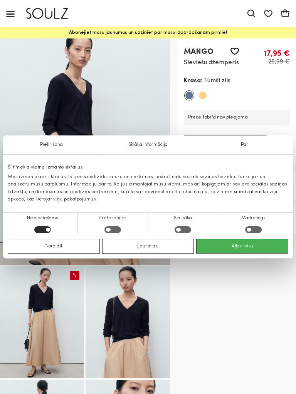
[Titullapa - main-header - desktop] (52, 13)
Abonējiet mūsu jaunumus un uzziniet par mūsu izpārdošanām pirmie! (148, 32)
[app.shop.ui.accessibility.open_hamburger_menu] (10, 13)
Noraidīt (53, 246)
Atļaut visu (242, 246)
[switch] (112, 229)
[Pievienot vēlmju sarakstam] (234, 51)
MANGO (199, 52)
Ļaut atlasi (147, 246)
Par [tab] (244, 144)
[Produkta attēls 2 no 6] (42, 322)
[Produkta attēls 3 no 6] (128, 322)
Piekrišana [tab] (51, 144)
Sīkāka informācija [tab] (148, 144)
